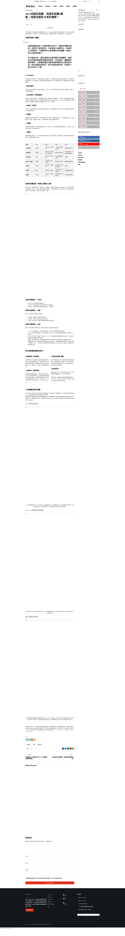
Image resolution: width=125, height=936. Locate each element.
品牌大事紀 (80, 157)
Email (26, 862)
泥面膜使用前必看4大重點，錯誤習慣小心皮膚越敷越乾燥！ (94, 49)
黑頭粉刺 (40, 744)
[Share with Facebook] (63, 748)
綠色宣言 (80, 155)
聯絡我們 (80, 159)
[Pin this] (70, 748)
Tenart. (27, 19)
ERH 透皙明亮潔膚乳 (31, 403)
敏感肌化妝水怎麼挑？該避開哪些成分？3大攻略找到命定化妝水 (37, 381)
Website (27, 869)
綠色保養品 (47, 6)
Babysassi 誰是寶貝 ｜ (53, 1)
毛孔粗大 (28, 744)
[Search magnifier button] (99, 1)
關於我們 (40, 6)
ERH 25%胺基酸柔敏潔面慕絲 (34, 510)
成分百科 (80, 152)
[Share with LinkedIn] (68, 748)
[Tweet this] (65, 748)
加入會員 (85, 1)
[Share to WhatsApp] (73, 748)
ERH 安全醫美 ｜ (36, 1)
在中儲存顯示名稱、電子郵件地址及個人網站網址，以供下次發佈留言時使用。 (44, 878)
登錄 (79, 164)
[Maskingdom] (69, 904)
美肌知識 (68, 6)
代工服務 (55, 6)
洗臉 (34, 744)
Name (26, 856)
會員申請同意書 (81, 162)
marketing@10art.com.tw (83, 903)
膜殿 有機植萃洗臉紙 (31, 616)
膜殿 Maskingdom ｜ (44, 1)
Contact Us (81, 24)
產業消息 (61, 6)
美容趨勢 (75, 6)
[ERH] (69, 900)
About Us (29, 910)
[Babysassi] (69, 895)
